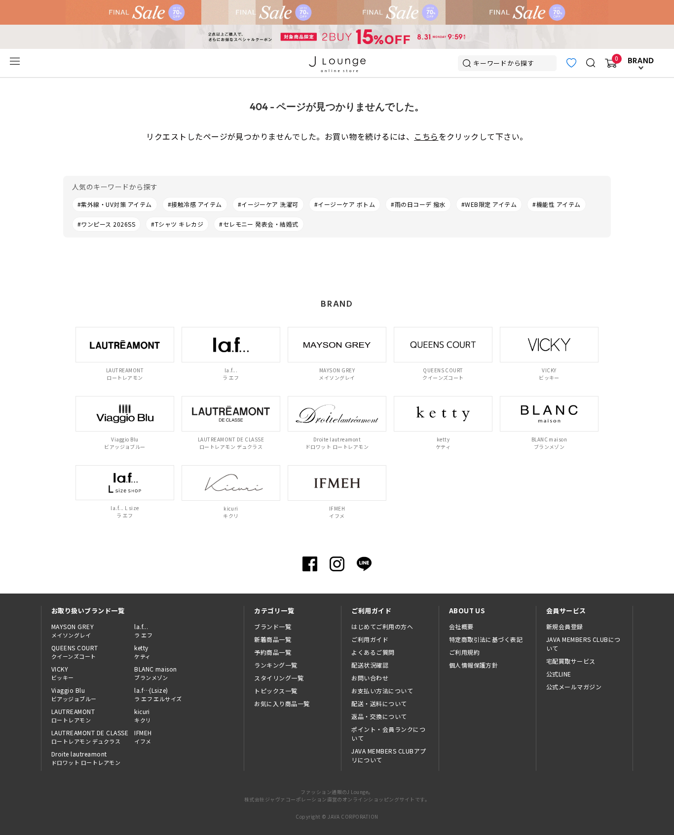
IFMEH (142, 736)
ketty (142, 651)
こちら (426, 136)
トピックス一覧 (275, 690)
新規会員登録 (564, 626)
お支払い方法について (382, 690)
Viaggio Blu (74, 694)
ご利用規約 (464, 652)
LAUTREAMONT (73, 715)
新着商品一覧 (272, 639)
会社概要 (461, 626)
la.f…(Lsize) (158, 694)
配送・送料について (379, 703)
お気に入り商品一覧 (281, 703)
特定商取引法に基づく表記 (486, 639)
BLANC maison (155, 673)
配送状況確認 (369, 665)
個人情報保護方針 (473, 665)
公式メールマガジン (573, 686)
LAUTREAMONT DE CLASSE (89, 736)
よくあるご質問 (372, 652)
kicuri (142, 715)
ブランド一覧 (272, 626)
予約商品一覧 (272, 652)
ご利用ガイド (369, 639)
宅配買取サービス (571, 661)
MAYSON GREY (72, 630)
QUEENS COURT (74, 651)
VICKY (62, 673)
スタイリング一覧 (278, 678)
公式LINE (558, 674)
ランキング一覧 (275, 665)
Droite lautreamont (85, 758)
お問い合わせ (369, 678)
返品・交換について (379, 716)
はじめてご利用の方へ (382, 626)
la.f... (143, 630)
